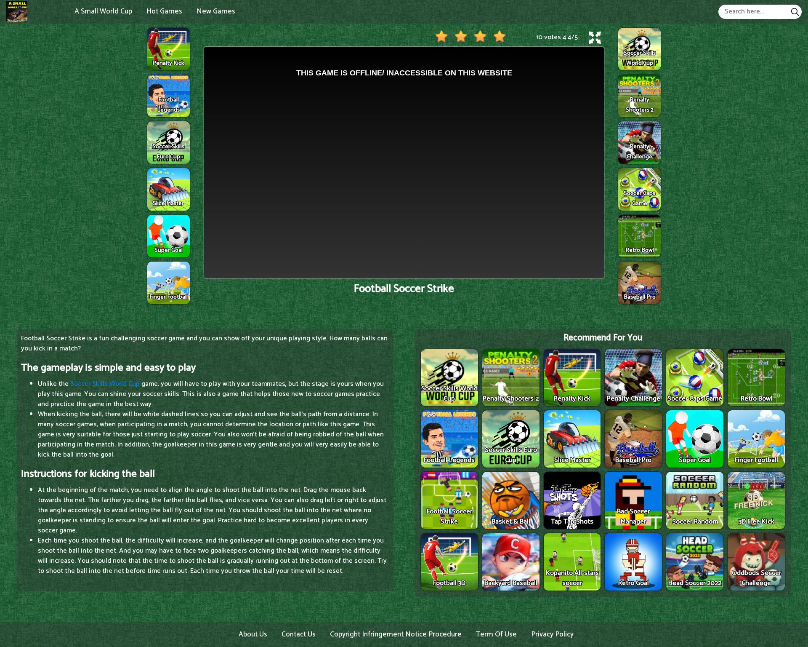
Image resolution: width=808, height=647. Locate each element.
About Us (253, 634)
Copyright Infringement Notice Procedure (396, 634)
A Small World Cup (103, 11)
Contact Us (299, 634)
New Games (216, 11)
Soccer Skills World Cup (105, 384)
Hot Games (164, 11)
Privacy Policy (552, 634)
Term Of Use (496, 634)
